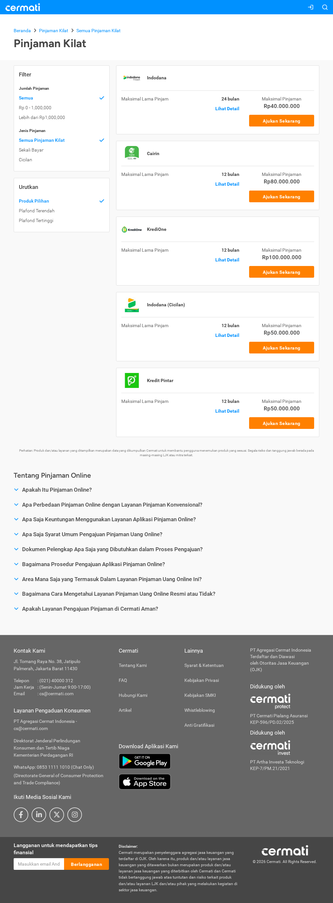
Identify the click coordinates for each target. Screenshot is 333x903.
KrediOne (156, 229)
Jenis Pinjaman (32, 130)
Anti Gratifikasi (199, 725)
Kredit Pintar (160, 380)
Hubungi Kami (133, 695)
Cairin (153, 153)
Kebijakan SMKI (200, 695)
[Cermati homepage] (284, 850)
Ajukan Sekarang (281, 121)
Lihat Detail (227, 108)
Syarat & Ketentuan (204, 665)
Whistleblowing (199, 710)
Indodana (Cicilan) (166, 304)
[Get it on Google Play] (179, 761)
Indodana (156, 77)
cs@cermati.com (56, 693)
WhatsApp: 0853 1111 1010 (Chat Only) (54, 767)
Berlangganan (86, 864)
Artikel (125, 710)
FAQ (123, 680)
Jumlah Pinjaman (34, 88)
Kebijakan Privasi (201, 680)
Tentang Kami (133, 665)
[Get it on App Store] (179, 782)
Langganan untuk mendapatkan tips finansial (56, 849)
